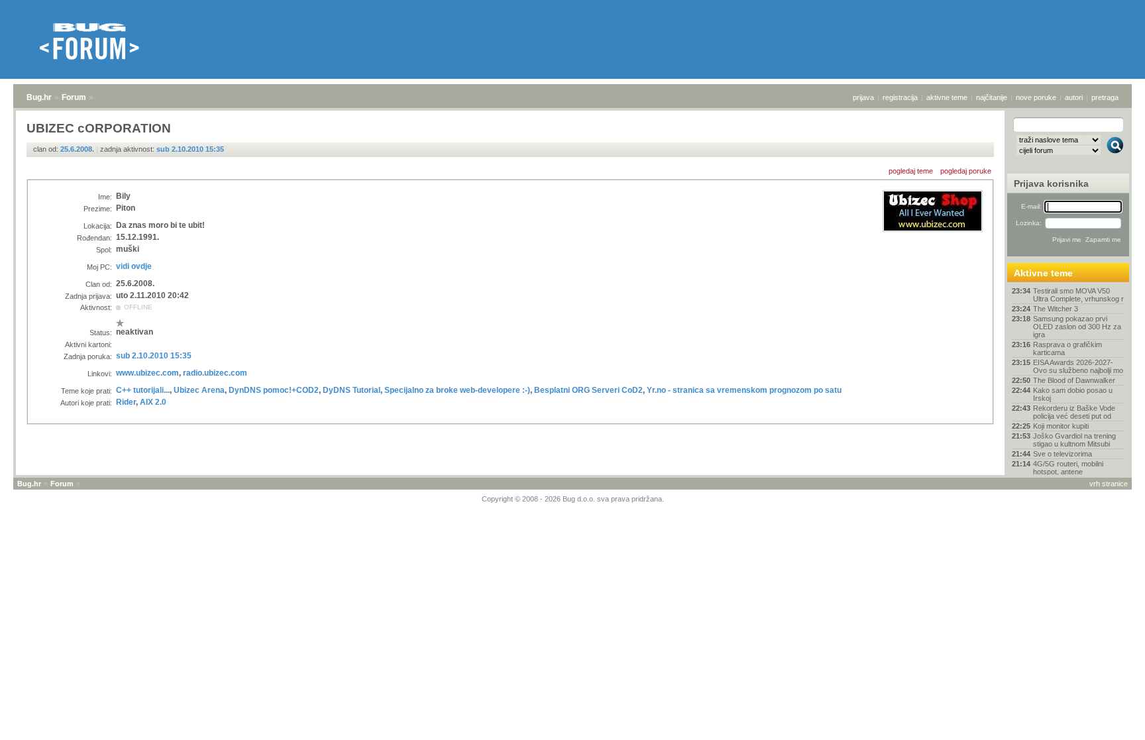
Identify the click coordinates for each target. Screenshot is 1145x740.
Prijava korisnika (1051, 183)
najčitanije (991, 97)
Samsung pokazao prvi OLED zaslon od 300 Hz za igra (1077, 327)
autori (1074, 97)
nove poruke (1036, 97)
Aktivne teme (1043, 273)
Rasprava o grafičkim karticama (1067, 348)
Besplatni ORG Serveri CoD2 (588, 390)
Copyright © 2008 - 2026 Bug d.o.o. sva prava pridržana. (573, 499)
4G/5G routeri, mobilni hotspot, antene (1068, 468)
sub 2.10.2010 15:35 (190, 149)
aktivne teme (946, 97)
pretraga (1104, 97)
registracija (900, 97)
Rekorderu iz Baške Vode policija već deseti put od (1074, 412)
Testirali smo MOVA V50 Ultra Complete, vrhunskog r (1078, 295)
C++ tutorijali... (143, 390)
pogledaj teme (911, 171)
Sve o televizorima (1062, 454)
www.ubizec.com (147, 373)
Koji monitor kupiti (1061, 426)
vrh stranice (1108, 484)
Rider (126, 402)
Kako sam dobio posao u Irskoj (1073, 394)
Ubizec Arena (199, 390)
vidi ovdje (134, 266)
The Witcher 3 (1055, 309)
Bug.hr (39, 97)
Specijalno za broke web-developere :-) (457, 390)
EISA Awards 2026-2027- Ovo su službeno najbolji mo (1078, 366)
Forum (74, 97)
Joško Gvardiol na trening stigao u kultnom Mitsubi (1074, 440)
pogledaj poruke (965, 171)
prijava (863, 97)
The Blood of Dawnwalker (1074, 380)
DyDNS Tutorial (351, 390)
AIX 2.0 (153, 402)
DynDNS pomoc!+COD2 (274, 390)
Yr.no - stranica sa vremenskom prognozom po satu (744, 390)
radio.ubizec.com (215, 373)
